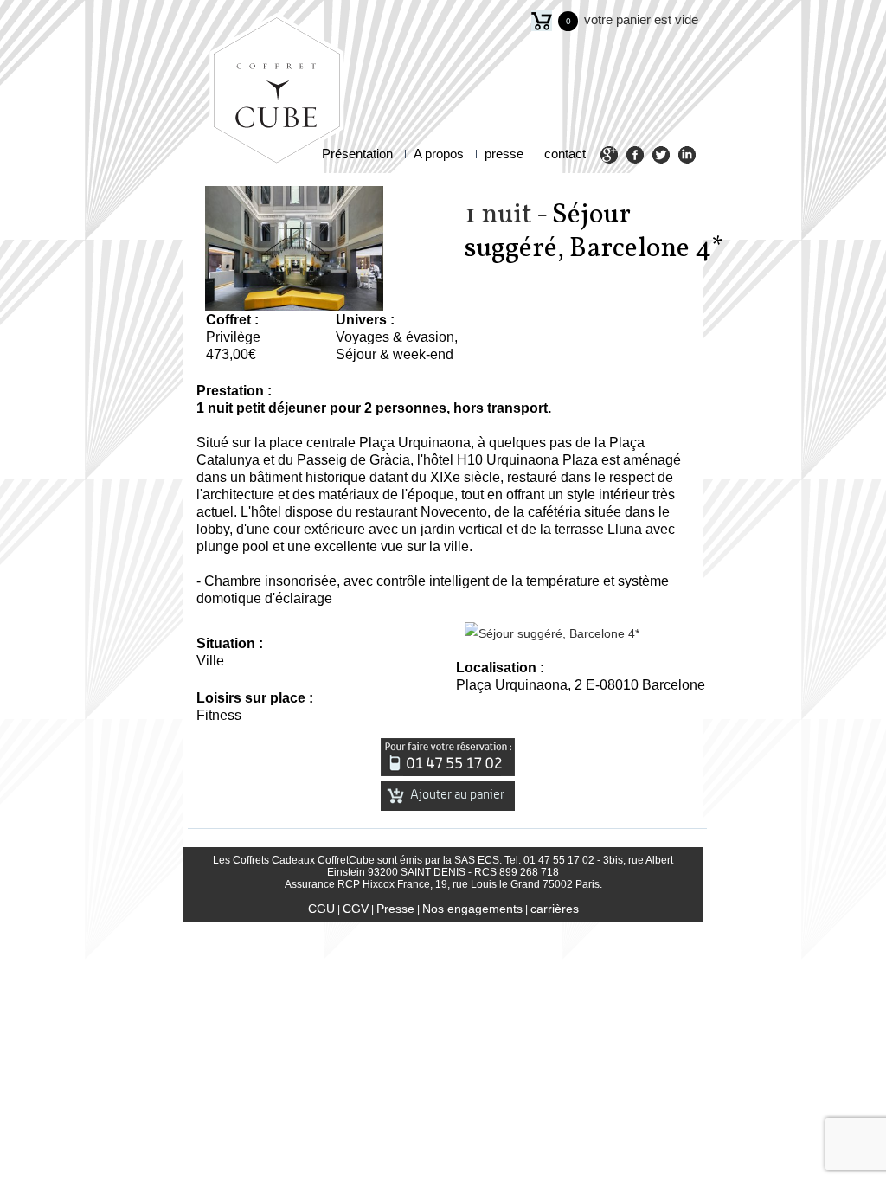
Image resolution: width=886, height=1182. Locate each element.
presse (504, 153)
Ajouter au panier (456, 794)
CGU (321, 908)
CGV (356, 908)
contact (565, 153)
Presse (395, 908)
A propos (439, 153)
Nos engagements (472, 908)
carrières (554, 908)
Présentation (357, 153)
